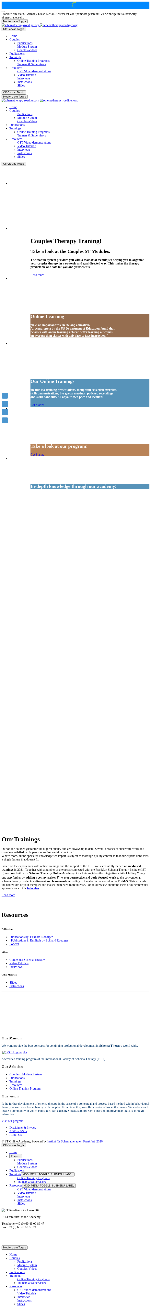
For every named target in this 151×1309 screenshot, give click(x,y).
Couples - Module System (25, 1074)
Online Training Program (25, 1088)
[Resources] (5, 420)
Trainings (15, 1081)
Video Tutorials (19, 963)
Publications (17, 1078)
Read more (37, 274)
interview (33, 888)
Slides (13, 982)
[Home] (5, 396)
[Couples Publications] (5, 412)
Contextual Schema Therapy (27, 959)
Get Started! (37, 404)
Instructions (16, 986)
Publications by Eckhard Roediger (31, 937)
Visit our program (12, 1121)
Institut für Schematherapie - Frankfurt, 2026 (75, 1141)
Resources (15, 1085)
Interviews (15, 966)
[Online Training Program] (5, 404)
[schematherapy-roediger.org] (39, 25)
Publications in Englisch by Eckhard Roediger (39, 940)
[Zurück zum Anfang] (3, 11)
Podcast (14, 944)
